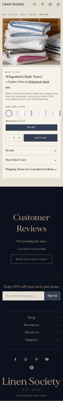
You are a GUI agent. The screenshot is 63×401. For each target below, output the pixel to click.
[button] (31, 150)
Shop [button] (32, 318)
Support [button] (31, 340)
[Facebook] (15, 359)
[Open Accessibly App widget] (32, 368)
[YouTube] (47, 359)
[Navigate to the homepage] (13, 4)
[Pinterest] (36, 359)
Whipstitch (33, 14)
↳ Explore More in (27, 82)
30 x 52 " (31, 127)
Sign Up (52, 295)
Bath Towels (13, 14)
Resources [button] (31, 325)
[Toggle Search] (34, 4)
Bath (4, 14)
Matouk (23, 14)
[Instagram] (25, 359)
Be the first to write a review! (31, 259)
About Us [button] (31, 332)
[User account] (42, 4)
